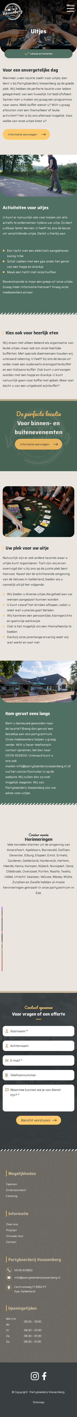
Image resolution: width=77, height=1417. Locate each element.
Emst (51, 855)
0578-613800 (23, 1270)
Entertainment (16, 1190)
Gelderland (30, 860)
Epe (38, 892)
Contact (11, 1242)
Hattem (63, 860)
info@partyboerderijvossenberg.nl (41, 766)
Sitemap (38, 1402)
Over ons (12, 1224)
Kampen (31, 866)
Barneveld (49, 849)
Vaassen (33, 876)
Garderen (14, 860)
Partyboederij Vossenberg (46, 1392)
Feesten (11, 1184)
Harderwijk (48, 860)
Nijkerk (43, 866)
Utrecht (20, 876)
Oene (69, 866)
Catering (11, 1196)
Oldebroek (13, 871)
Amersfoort (15, 849)
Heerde (8, 866)
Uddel (8, 876)
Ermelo (62, 855)
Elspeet (40, 855)
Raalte (55, 871)
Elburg (29, 855)
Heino (19, 866)
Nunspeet (57, 866)
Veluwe (45, 876)
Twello (65, 871)
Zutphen (18, 882)
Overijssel (29, 871)
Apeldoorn (32, 849)
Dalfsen (64, 849)
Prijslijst (11, 1230)
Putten (43, 871)
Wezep (57, 876)
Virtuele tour (14, 1236)
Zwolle (35, 882)
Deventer (16, 855)
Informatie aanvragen (22, 134)
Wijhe (67, 876)
